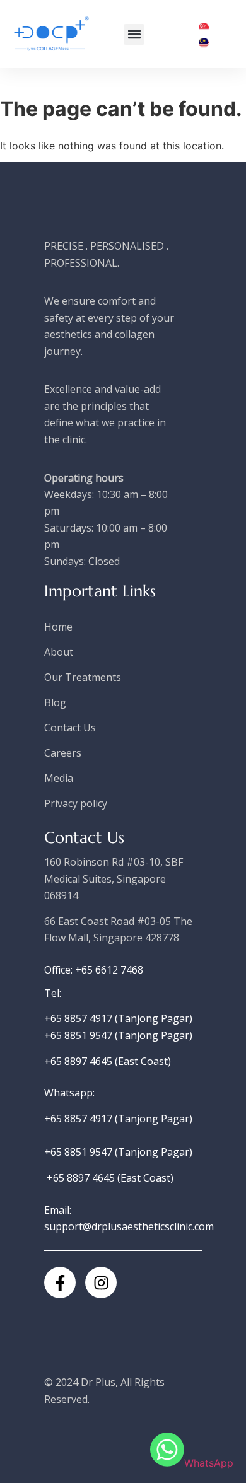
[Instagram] (101, 1282)
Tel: (52, 993)
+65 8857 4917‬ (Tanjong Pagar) (118, 1018)
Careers (62, 753)
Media (58, 778)
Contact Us (70, 728)
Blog (55, 702)
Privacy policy (75, 803)
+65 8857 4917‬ (79, 1118)
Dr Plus (98, 1382)
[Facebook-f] (60, 1282)
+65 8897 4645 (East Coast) (107, 1061)
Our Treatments (82, 677)
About (58, 652)
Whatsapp (68, 1093)
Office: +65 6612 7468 (93, 970)
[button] (134, 34)
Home (58, 627)
